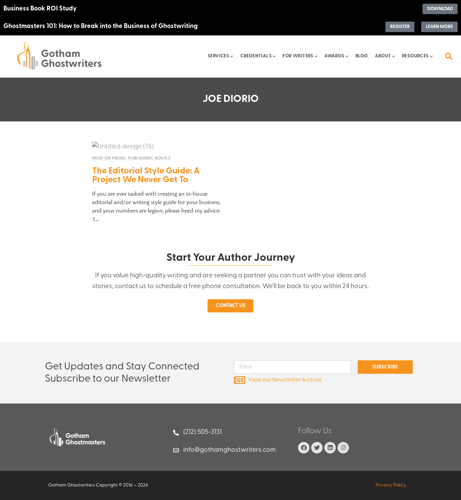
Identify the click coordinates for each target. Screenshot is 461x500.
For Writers (297, 56)
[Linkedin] (330, 447)
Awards (334, 56)
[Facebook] (303, 447)
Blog (361, 56)
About (383, 56)
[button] (448, 56)
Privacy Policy (391, 485)
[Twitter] (317, 447)
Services (218, 56)
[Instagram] (343, 447)
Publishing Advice (149, 158)
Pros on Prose (109, 158)
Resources (415, 56)
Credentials (256, 56)
